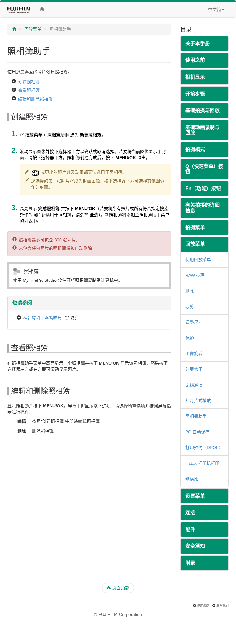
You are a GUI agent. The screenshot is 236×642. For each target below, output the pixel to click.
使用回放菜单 (198, 259)
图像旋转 (194, 353)
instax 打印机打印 (202, 463)
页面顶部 (120, 587)
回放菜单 (32, 29)
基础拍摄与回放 (202, 110)
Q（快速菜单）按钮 (204, 169)
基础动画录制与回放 (202, 130)
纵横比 (191, 478)
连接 (190, 512)
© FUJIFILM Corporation (118, 614)
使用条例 (203, 605)
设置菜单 (195, 496)
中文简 (214, 9)
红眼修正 (194, 369)
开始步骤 (195, 93)
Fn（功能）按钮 (203, 188)
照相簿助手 (196, 416)
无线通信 (194, 384)
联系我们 (222, 605)
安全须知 (195, 546)
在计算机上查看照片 (42, 318)
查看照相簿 (29, 90)
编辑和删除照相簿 (35, 98)
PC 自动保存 (197, 431)
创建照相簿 (29, 81)
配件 (190, 529)
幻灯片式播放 (198, 400)
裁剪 (189, 306)
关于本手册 (197, 43)
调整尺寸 (194, 322)
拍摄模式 (195, 149)
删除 (189, 290)
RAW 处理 (195, 275)
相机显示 (195, 77)
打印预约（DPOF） (204, 447)
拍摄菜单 (195, 227)
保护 (189, 337)
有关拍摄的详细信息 (202, 207)
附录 (190, 563)
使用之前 (195, 60)
